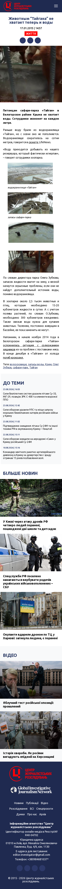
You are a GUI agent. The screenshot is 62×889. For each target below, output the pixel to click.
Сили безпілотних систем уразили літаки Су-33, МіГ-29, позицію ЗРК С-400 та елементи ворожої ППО (30, 396)
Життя (31, 33)
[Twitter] (30, 40)
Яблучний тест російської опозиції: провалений (28, 704)
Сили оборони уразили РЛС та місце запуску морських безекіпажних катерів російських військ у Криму (30, 412)
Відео (10, 655)
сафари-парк (20, 367)
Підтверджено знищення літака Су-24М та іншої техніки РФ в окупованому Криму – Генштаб (30, 427)
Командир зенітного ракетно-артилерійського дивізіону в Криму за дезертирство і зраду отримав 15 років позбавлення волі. (29, 455)
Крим (48, 364)
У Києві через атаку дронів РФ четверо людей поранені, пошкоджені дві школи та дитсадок (29, 525)
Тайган (33, 367)
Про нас (32, 814)
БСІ (32, 808)
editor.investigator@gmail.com (31, 854)
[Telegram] (38, 40)
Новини (18, 802)
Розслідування (18, 808)
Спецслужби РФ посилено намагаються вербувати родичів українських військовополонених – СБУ (28, 581)
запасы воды (36, 364)
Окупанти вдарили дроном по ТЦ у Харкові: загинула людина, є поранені (30, 636)
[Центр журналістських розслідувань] (17, 6)
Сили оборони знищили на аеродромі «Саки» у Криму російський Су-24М (29, 440)
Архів (42, 814)
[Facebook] (23, 40)
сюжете (34, 142)
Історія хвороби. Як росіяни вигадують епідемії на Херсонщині (28, 754)
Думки (20, 814)
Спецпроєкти (44, 808)
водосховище (18, 364)
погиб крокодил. (13, 357)
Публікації (32, 802)
